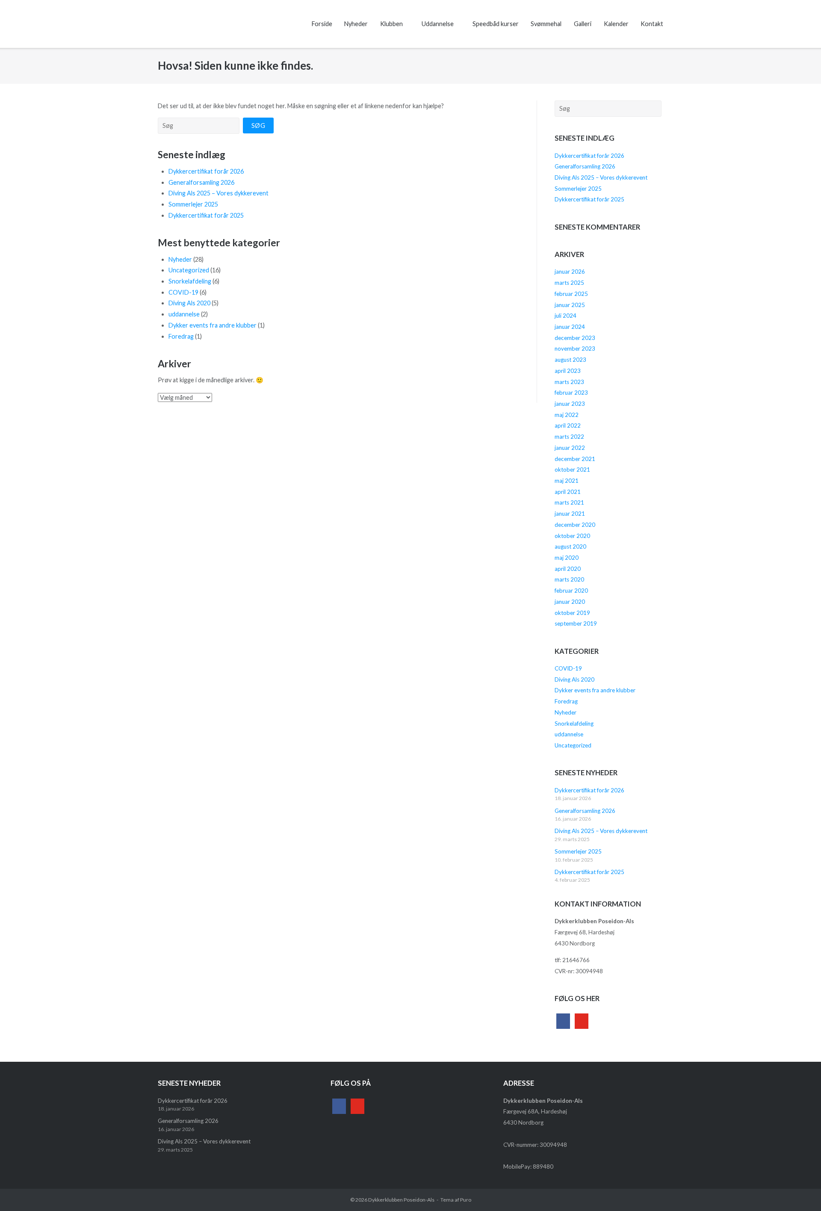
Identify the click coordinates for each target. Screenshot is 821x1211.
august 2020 (570, 546)
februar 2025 (571, 293)
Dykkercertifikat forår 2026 (206, 171)
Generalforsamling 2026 (201, 182)
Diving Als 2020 (189, 303)
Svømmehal (546, 23)
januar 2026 (570, 271)
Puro (465, 1199)
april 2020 (568, 568)
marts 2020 (569, 579)
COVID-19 (183, 292)
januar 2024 (570, 326)
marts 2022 (569, 436)
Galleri (582, 23)
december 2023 (575, 337)
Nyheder (356, 23)
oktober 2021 (572, 469)
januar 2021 (570, 513)
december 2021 (575, 458)
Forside (322, 23)
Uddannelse (438, 23)
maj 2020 (567, 557)
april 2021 (568, 491)
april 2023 (568, 370)
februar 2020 (571, 590)
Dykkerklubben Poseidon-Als (401, 1199)
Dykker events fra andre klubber (212, 325)
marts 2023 (569, 381)
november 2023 (575, 348)
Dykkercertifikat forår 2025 (206, 215)
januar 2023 (570, 403)
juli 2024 (565, 315)
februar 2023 (571, 392)
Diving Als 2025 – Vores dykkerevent (218, 193)
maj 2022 (567, 414)
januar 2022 (570, 447)
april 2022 (568, 425)
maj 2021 (567, 480)
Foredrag (181, 336)
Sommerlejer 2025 (193, 204)
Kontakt (652, 23)
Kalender (616, 23)
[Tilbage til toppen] (799, 1189)
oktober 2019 (572, 612)
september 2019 (576, 623)
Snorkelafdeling (189, 281)
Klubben (391, 23)
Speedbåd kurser (496, 23)
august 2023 (570, 359)
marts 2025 (569, 282)
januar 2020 (570, 601)
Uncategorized (188, 270)
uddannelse (184, 314)
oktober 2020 (572, 535)
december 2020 (575, 524)
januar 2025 (570, 304)
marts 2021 (569, 502)
